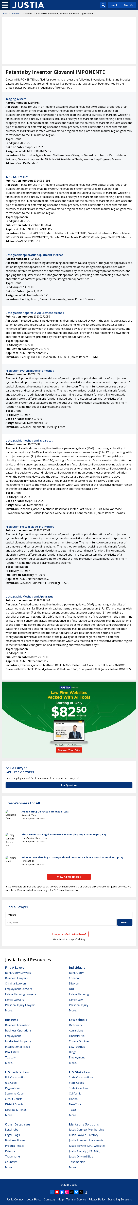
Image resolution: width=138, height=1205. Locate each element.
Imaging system (16, 99)
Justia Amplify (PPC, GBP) (84, 1151)
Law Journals (77, 1046)
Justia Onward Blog (81, 1156)
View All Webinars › (69, 876)
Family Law (76, 999)
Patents (15, 13)
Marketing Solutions (84, 1124)
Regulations (12, 1088)
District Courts (14, 1104)
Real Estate (12, 1052)
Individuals (77, 967)
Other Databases (17, 1124)
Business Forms (15, 1140)
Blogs (72, 1052)
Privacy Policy (97, 1199)
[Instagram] (67, 1192)
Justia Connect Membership (86, 1129)
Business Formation (17, 1025)
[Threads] (72, 1192)
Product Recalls (14, 1146)
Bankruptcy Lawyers (18, 973)
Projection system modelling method (30, 370)
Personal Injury (78, 1005)
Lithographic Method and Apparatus (29, 596)
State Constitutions (81, 1077)
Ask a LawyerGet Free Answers (20, 769)
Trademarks (13, 1156)
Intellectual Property (18, 1041)
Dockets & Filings (16, 1110)
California (75, 1093)
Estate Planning (79, 994)
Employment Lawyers (18, 989)
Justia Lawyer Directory (83, 1135)
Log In (114, 5)
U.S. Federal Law (17, 1072)
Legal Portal (34, 1199)
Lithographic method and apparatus (29, 440)
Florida (73, 1099)
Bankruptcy (76, 973)
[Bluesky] (76, 1192)
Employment (13, 1036)
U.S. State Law (79, 1072)
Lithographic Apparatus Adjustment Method (35, 313)
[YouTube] (57, 1192)
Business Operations (18, 1030)
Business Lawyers (16, 978)
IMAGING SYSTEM (17, 177)
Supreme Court (14, 1093)
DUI (71, 989)
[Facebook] (62, 1192)
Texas (73, 1110)
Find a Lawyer (17, 907)
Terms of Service (76, 1199)
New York (75, 1104)
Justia (5, 13)
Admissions (76, 1030)
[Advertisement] (69, 40)
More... (9, 1010)
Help (61, 1199)
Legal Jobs (11, 1129)
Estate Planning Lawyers (20, 994)
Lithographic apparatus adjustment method (34, 255)
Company (49, 1199)
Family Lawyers (14, 999)
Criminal (74, 978)
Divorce (74, 983)
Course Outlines (79, 1041)
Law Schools (78, 1020)
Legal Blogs (12, 1135)
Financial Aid (76, 1036)
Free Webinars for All (23, 803)
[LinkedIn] (52, 1192)
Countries (11, 1162)
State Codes (76, 1083)
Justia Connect (15, 1199)
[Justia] (28, 5)
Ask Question (69, 785)
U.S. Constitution (15, 1077)
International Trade (17, 1046)
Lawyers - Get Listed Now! (69, 934)
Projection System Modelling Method (30, 526)
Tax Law (10, 1057)
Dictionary (75, 1025)
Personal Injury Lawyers (20, 1005)
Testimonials (77, 1162)
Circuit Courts (13, 1099)
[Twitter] (81, 1192)
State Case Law (78, 1088)
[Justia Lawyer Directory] (86, 1192)
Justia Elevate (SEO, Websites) (87, 1146)
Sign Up (128, 5)
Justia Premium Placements (86, 1140)
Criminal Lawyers (16, 983)
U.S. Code (11, 1083)
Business (11, 1020)
